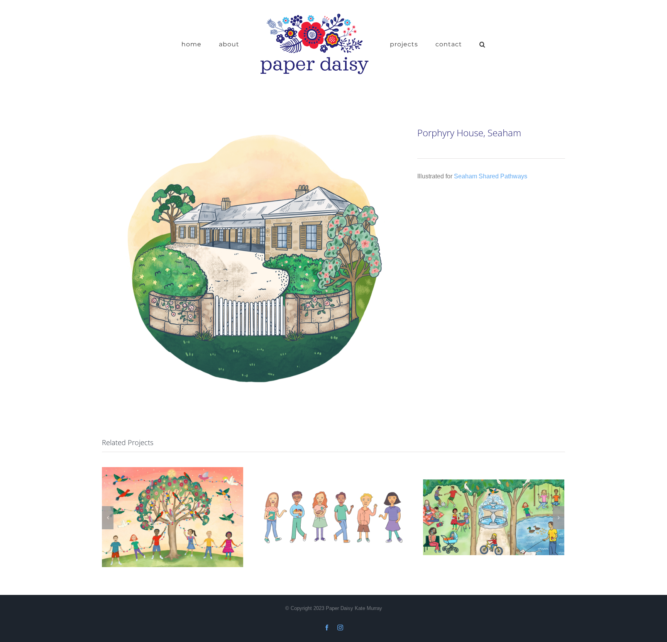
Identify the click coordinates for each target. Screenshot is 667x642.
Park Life (493, 517)
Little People (333, 517)
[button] (458, 43)
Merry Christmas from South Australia (172, 517)
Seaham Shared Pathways (490, 176)
